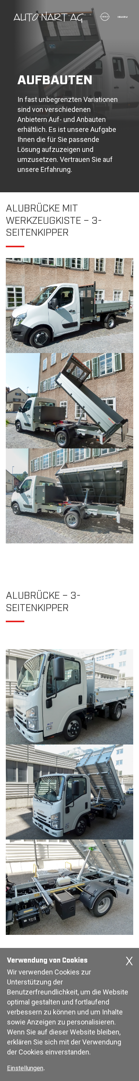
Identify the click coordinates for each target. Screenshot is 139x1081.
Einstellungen (25, 1068)
